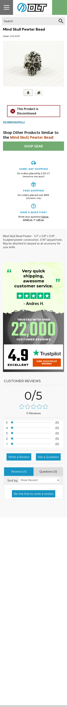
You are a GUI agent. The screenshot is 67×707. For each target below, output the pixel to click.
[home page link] (31, 7)
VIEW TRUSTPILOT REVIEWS (46, 362)
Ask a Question (48, 457)
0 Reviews (33, 413)
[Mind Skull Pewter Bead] (28, 92)
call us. (40, 219)
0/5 (33, 395)
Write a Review (18, 457)
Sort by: (12, 480)
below (45, 216)
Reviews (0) (18, 471)
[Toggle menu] (6, 7)
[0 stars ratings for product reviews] (33, 407)
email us (27, 219)
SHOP (33, 146)
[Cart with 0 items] (59, 7)
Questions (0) (48, 471)
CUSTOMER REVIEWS (22, 381)
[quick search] (61, 21)
